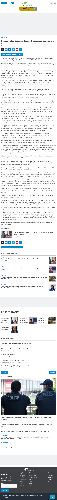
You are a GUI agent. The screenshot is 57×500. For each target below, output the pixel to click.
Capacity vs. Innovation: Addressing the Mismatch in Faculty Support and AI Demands (22, 268)
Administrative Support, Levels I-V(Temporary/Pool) (16, 343)
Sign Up (5, 490)
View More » (4, 442)
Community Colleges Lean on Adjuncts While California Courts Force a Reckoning (33, 233)
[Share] (6, 49)
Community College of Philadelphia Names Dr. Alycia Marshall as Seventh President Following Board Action (22, 287)
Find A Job (4, 372)
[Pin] (17, 49)
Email (2, 483)
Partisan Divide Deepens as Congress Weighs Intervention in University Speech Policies (26, 425)
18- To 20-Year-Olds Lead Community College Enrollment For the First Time (25, 432)
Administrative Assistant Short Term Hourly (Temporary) (17, 349)
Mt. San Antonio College (7, 345)
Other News (6, 376)
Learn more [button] (5, 497)
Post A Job (52, 372)
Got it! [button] (52, 496)
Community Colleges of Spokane (10, 368)
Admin (2, 44)
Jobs (12, 3)
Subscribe (4, 3)
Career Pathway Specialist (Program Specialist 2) (15, 366)
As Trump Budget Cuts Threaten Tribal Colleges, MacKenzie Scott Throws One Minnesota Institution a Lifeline (26, 438)
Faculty (4, 37)
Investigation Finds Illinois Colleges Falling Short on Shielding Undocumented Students (26, 418)
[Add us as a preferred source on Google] (20, 49)
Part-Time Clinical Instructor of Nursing (12, 360)
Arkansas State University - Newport (11, 362)
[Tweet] (13, 49)
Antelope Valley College (7, 350)
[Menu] (55, 3)
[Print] (2, 49)
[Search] (51, 3)
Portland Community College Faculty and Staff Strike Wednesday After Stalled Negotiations (24, 278)
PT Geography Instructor (8, 354)
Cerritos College (5, 356)
